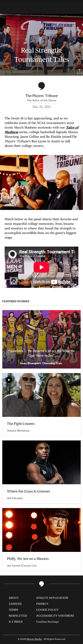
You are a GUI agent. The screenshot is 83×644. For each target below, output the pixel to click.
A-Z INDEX (16, 621)
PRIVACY (42, 603)
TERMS (13, 609)
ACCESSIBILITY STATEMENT (55, 615)
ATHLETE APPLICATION (52, 597)
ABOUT (14, 597)
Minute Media (34, 639)
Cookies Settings (47, 621)
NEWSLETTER (18, 615)
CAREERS (15, 603)
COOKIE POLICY (47, 609)
